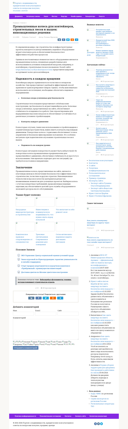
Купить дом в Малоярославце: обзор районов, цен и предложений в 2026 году (104, 131)
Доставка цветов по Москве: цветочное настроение (44, 272)
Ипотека (54, 16)
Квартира (64, 16)
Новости (101, 16)
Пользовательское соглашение (50, 416)
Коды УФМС (96, 393)
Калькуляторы (90, 16)
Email (37, 310)
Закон (98, 79)
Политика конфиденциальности (25, 416)
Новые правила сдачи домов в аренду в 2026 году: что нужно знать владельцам (105, 53)
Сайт (60, 310)
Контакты (93, 163)
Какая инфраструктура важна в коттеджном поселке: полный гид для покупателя (105, 117)
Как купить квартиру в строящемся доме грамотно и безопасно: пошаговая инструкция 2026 (105, 88)
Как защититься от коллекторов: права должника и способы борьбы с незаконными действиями (105, 146)
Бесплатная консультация (101, 160)
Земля (46, 16)
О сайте (92, 165)
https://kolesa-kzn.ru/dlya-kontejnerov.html (34, 69)
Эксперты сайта (96, 181)
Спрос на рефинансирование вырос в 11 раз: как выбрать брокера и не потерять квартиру (104, 103)
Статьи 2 (32, 37)
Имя (15, 310)
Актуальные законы (33, 16)
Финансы (99, 37)
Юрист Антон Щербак (98, 193)
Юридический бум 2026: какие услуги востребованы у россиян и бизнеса (105, 42)
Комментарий (19, 318)
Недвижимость (102, 58)
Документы (19, 16)
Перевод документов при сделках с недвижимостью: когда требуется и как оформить (105, 73)
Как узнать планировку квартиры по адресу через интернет (98, 222)
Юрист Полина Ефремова (100, 196)
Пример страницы (97, 178)
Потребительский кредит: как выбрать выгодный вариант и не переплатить (105, 32)
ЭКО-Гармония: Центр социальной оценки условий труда (47, 255)
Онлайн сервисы (76, 16)
